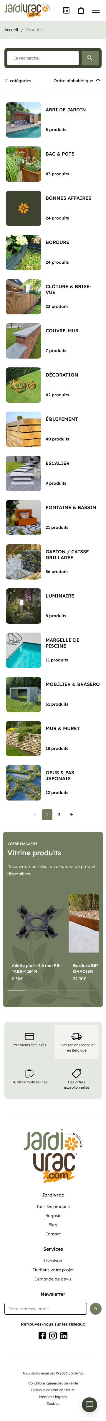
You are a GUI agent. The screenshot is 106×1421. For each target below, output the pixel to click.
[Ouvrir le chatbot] (89, 1404)
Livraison (53, 1260)
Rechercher (90, 58)
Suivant (71, 814)
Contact (53, 1234)
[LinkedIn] (64, 1335)
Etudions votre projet (53, 1270)
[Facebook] (42, 1335)
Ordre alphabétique (73, 80)
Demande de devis (53, 1279)
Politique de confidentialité (53, 1390)
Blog (53, 1224)
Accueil (11, 29)
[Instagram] (53, 1335)
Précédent (35, 814)
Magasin (53, 1215)
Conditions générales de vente (53, 1383)
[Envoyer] (96, 1309)
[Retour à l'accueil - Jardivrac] (27, 10)
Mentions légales (53, 1396)
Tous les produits (53, 1206)
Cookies (53, 1403)
